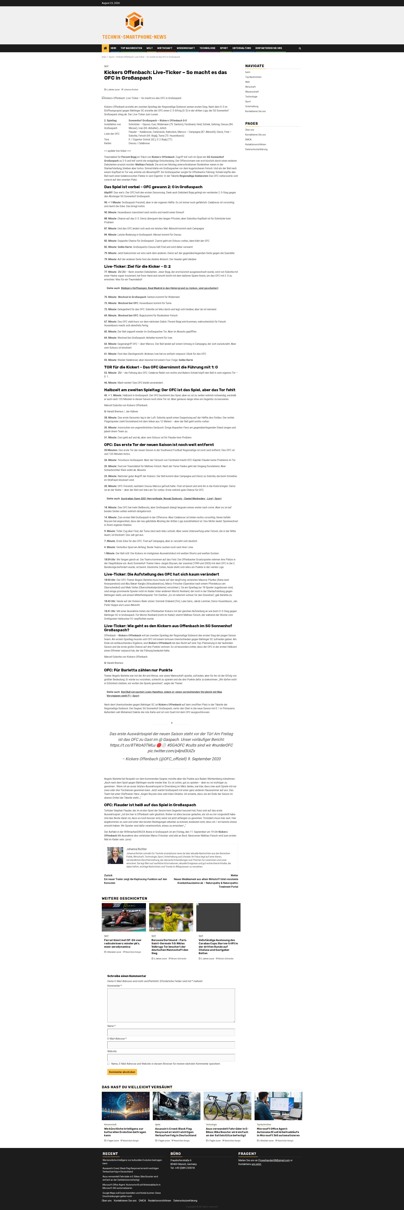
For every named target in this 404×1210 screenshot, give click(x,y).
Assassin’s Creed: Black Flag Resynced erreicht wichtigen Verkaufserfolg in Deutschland (175, 1132)
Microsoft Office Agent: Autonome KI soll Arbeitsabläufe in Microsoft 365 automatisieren (278, 1132)
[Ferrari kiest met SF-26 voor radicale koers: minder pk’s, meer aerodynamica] (124, 917)
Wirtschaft (164, 48)
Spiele (157, 1124)
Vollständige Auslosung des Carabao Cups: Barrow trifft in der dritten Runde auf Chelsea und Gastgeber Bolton (218, 947)
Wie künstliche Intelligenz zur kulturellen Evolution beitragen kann (125, 1132)
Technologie (207, 48)
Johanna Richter (131, 90)
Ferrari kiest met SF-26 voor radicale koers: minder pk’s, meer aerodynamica (123, 943)
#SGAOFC (175, 745)
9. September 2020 (203, 759)
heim (113, 48)
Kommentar (114, 985)
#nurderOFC (222, 745)
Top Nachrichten (131, 48)
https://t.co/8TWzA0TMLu (132, 745)
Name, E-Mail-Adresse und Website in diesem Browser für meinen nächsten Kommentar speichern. (165, 1063)
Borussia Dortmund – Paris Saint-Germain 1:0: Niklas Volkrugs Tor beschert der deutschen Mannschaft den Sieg (170, 947)
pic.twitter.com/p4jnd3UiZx (171, 751)
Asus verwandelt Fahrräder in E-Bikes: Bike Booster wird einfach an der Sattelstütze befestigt (227, 1132)
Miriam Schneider (178, 959)
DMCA (248, 139)
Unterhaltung (241, 48)
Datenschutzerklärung (256, 149)
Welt (150, 48)
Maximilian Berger (133, 952)
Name (111, 1026)
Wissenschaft (186, 48)
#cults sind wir (198, 745)
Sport (224, 48)
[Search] (300, 48)
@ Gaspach (169, 739)
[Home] (105, 48)
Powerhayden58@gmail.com (274, 1160)
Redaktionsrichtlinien (255, 144)
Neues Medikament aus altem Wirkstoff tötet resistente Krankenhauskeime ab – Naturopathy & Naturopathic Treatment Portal (206, 881)
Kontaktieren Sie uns (268, 48)
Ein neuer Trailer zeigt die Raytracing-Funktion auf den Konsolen (135, 879)
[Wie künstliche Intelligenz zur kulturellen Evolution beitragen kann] (126, 1106)
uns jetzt (257, 1164)
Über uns (249, 129)
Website (112, 1051)
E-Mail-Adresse (117, 1038)
